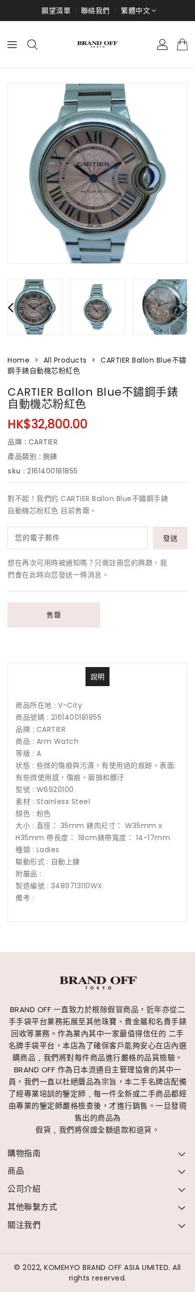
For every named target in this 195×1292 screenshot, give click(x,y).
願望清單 (56, 11)
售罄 (53, 615)
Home (19, 360)
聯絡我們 (95, 11)
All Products (65, 360)
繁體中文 (135, 11)
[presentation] (11, 307)
